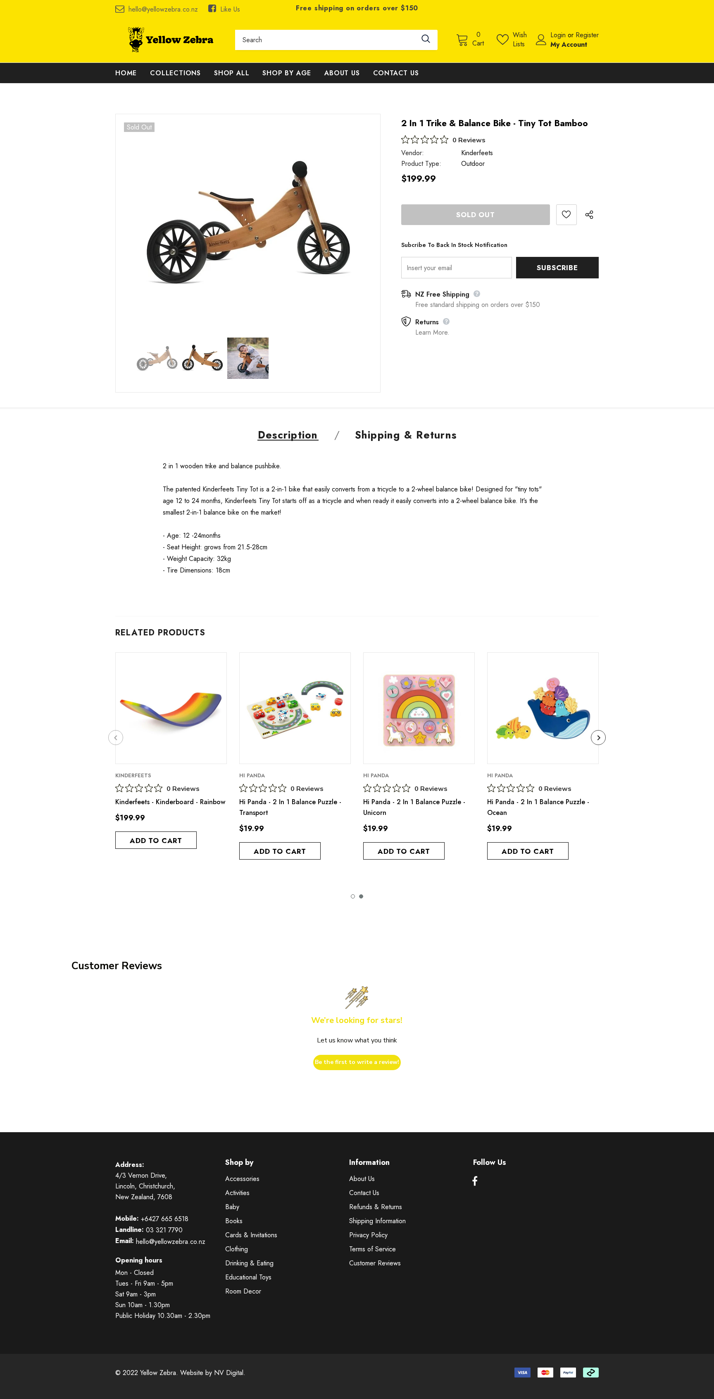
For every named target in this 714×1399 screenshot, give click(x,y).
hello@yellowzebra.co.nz (163, 9)
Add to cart (156, 841)
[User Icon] (541, 39)
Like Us (230, 9)
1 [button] (353, 896)
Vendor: (412, 153)
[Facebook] (474, 1181)
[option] (248, 221)
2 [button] (361, 896)
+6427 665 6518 (164, 1219)
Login (559, 35)
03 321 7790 (164, 1230)
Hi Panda (252, 775)
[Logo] (169, 39)
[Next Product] (598, 737)
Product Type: (421, 163)
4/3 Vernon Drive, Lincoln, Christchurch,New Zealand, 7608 (145, 1186)
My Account (568, 44)
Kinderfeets (477, 153)
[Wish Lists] (566, 214)
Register (587, 35)
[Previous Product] (115, 737)
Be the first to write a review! (357, 1062)
